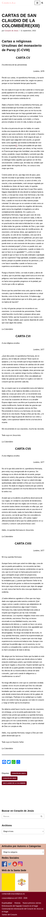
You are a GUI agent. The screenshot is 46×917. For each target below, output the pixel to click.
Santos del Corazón (9, 915)
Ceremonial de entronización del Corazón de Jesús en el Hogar (22, 910)
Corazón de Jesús (11, 31)
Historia (17, 903)
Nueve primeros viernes (32, 903)
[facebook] (4, 866)
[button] (42, 3)
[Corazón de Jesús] (9, 3)
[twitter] (9, 866)
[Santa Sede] (15, 890)
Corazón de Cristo (19, 773)
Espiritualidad (7, 903)
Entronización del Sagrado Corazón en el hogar (20, 906)
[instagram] (20, 866)
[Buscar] (41, 816)
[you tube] (14, 866)
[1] (16, 145)
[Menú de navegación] (37, 3)
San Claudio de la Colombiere (14, 783)
